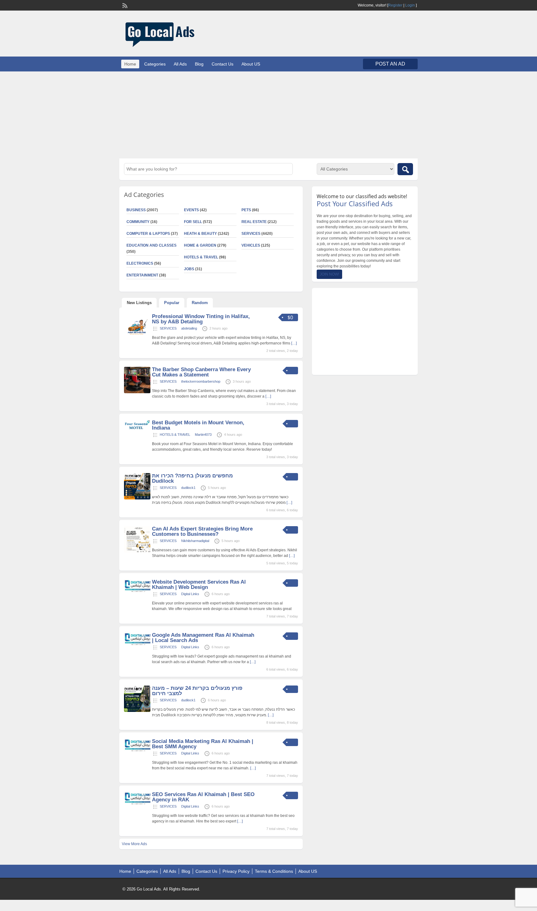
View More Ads (134, 844)
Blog (199, 63)
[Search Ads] (405, 169)
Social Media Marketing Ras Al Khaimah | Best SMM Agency (202, 743)
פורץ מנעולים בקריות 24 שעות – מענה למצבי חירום (197, 690)
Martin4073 (203, 434)
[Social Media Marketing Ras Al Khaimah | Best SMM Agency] (137, 751)
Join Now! (329, 274)
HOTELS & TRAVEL (201, 257)
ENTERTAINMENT (142, 275)
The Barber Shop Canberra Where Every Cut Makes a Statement (201, 372)
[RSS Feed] (124, 4)
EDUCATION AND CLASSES (151, 245)
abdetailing (189, 328)
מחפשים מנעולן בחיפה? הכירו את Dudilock (192, 478)
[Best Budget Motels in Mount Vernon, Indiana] (137, 428)
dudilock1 (188, 488)
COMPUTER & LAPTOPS (148, 233)
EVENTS (191, 210)
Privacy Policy (236, 871)
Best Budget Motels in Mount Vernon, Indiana (198, 425)
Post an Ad (390, 63)
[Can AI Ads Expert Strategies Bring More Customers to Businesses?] (137, 551)
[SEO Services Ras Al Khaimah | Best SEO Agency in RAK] (137, 804)
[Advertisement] (268, 115)
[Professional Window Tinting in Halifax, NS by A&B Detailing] (137, 339)
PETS (246, 210)
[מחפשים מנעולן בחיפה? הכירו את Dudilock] (137, 498)
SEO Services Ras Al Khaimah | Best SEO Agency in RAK (203, 797)
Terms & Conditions (274, 871)
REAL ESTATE (254, 222)
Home (130, 63)
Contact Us (222, 63)
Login (410, 5)
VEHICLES (250, 245)
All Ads (180, 63)
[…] (294, 343)
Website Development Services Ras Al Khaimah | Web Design (199, 584)
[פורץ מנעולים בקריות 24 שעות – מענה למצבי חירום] (137, 710)
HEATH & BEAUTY (200, 233)
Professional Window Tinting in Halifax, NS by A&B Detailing (201, 319)
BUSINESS (136, 210)
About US (250, 63)
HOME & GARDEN (200, 245)
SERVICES (250, 233)
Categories (155, 63)
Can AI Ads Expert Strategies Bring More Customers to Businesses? (202, 531)
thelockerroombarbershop (200, 381)
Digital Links (190, 594)
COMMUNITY (137, 222)
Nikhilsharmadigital (195, 541)
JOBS (189, 269)
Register (395, 5)
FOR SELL (193, 222)
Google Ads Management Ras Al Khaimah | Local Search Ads (203, 637)
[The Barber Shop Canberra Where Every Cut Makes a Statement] (137, 392)
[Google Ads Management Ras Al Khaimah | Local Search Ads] (137, 645)
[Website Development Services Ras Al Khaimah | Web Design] (137, 592)
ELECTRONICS (139, 263)
